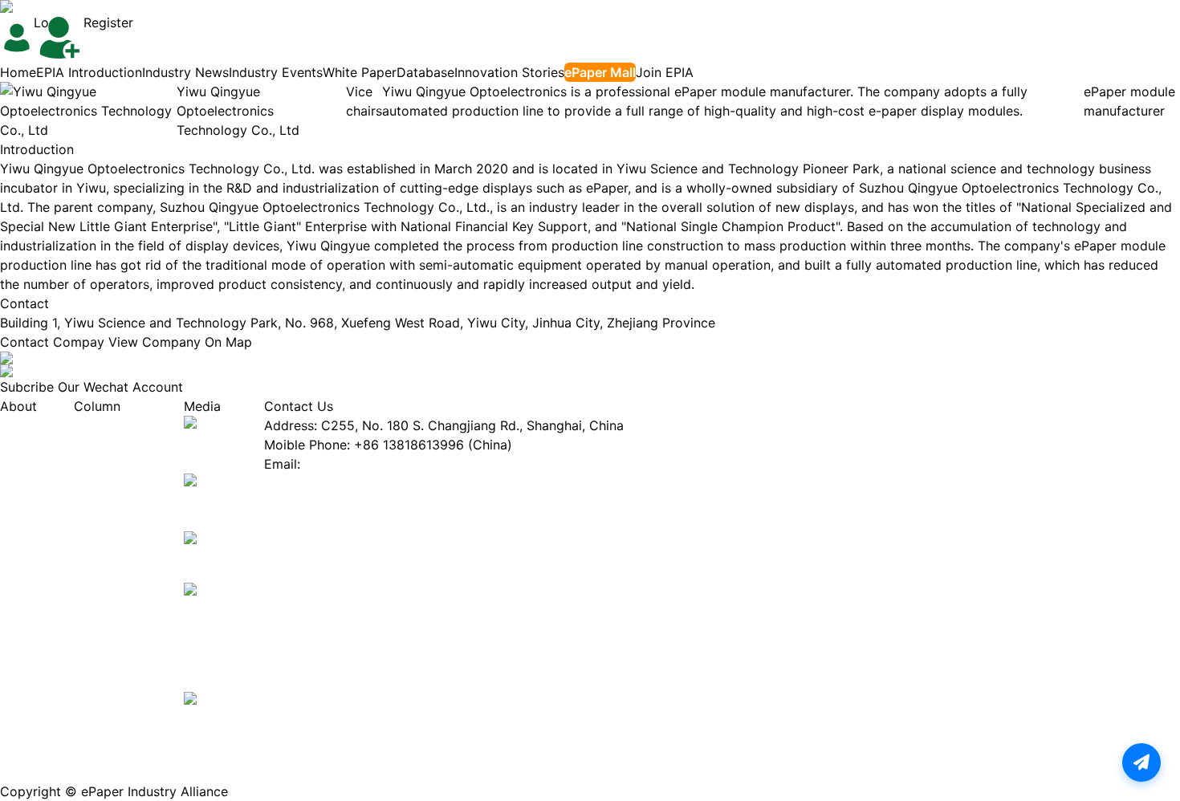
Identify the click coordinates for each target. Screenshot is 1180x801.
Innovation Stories (509, 72)
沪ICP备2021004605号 (296, 791)
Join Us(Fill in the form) (335, 483)
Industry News (185, 72)
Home (18, 72)
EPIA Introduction (89, 72)
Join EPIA (665, 72)
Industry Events (276, 72)
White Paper (360, 72)
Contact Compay (52, 342)
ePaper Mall (600, 72)
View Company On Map (180, 342)
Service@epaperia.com (374, 464)
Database (425, 72)
